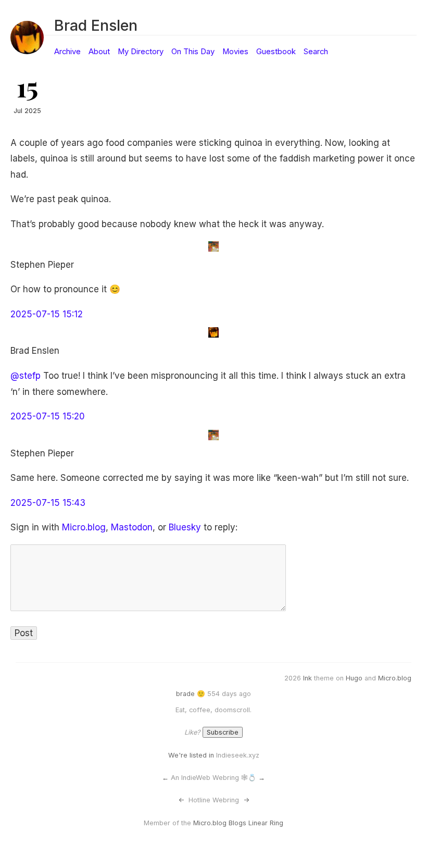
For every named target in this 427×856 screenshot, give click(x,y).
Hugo (354, 678)
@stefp (25, 375)
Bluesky (185, 527)
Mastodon (132, 527)
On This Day (193, 51)
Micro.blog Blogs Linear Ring (238, 823)
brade (185, 694)
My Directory (141, 51)
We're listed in (191, 755)
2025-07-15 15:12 (46, 314)
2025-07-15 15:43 (47, 503)
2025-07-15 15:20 (47, 416)
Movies (235, 51)
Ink (307, 678)
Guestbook (276, 51)
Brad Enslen (95, 25)
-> (246, 800)
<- (181, 800)
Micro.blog (84, 527)
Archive (67, 51)
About (99, 51)
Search (316, 51)
